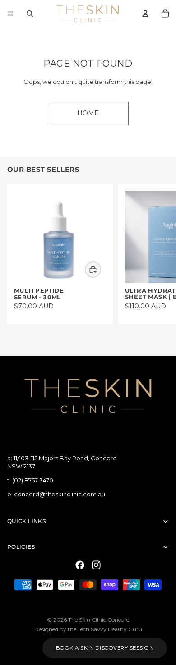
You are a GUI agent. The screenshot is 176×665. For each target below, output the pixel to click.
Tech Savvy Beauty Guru (110, 629)
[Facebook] (79, 565)
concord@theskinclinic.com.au (59, 494)
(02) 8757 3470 (32, 480)
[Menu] (10, 13)
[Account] (145, 13)
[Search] (30, 13)
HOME (88, 113)
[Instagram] (96, 565)
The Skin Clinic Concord (99, 619)
